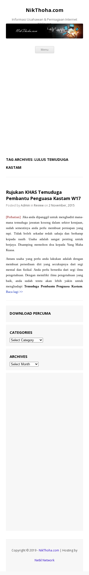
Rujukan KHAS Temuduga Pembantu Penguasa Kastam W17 (43, 195)
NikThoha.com (44, 10)
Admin (25, 205)
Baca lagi (14, 292)
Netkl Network (44, 560)
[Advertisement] (44, 103)
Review (39, 205)
